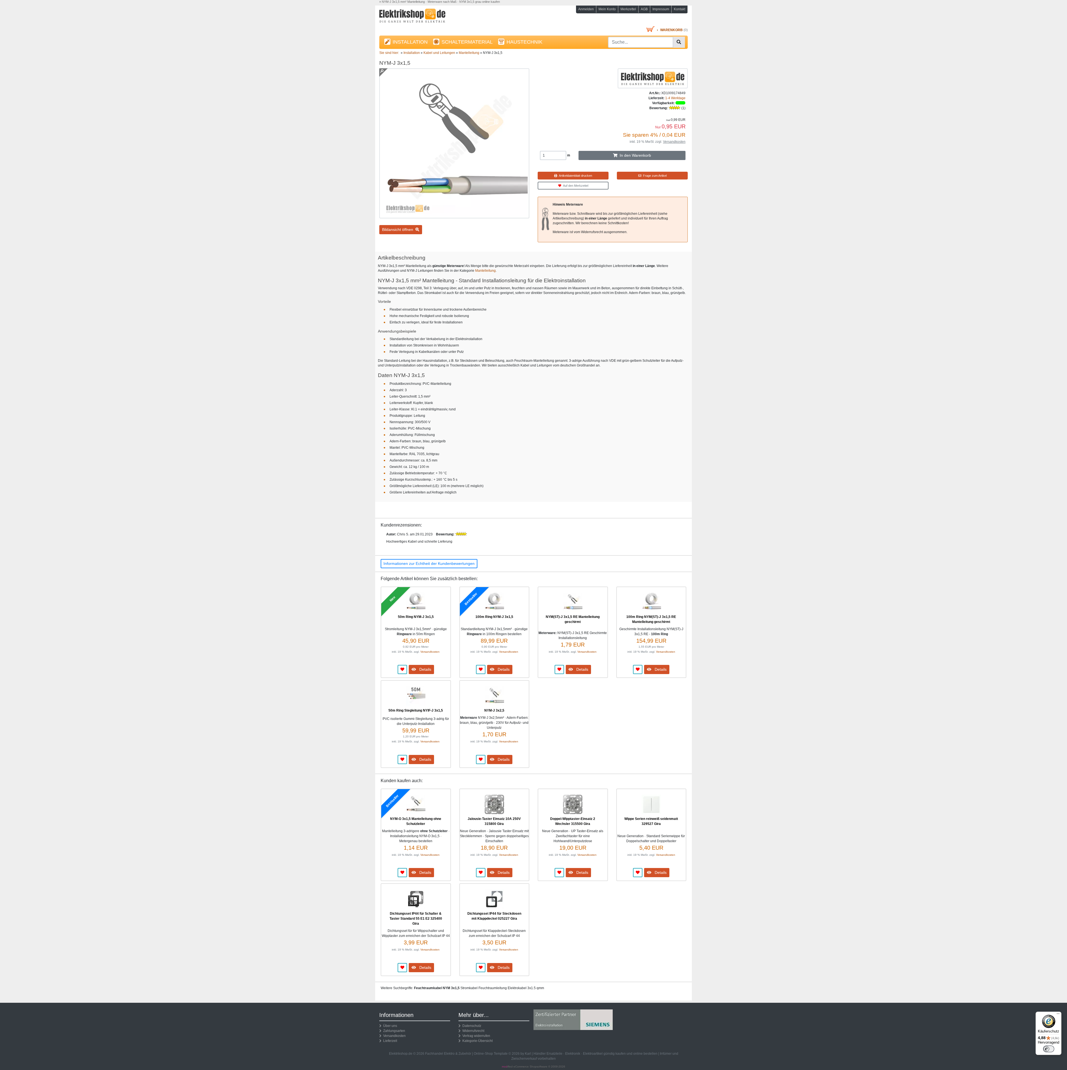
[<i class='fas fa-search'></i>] (679, 42)
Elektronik (572, 1054)
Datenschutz (471, 1026)
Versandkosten (674, 142)
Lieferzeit (389, 1041)
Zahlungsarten (393, 1031)
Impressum (660, 9)
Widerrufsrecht (472, 1031)
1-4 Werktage (675, 98)
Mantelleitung (485, 271)
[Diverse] (653, 78)
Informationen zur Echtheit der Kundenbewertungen (429, 563)
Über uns (389, 1026)
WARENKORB (671, 30)
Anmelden (586, 9)
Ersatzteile (554, 1054)
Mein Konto (607, 9)
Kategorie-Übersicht (477, 1041)
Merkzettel (628, 9)
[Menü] (1058, 1015)
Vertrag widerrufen (475, 1036)
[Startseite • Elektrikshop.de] (428, 17)
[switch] (1048, 1049)
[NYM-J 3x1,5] (454, 216)
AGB (644, 9)
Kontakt (679, 9)
